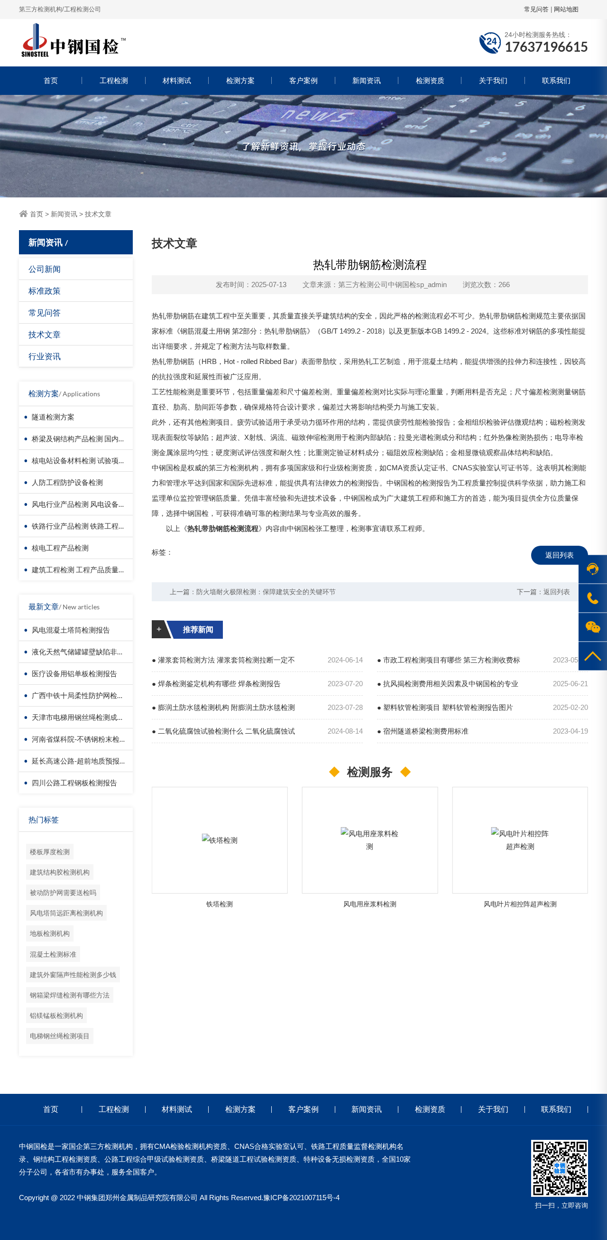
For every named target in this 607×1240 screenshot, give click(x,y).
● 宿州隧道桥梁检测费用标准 (423, 731)
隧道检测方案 (53, 416)
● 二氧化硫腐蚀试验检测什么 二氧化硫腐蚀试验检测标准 (223, 735)
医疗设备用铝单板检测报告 (74, 673)
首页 (51, 80)
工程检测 (114, 80)
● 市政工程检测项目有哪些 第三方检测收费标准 (448, 664)
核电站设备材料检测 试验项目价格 (86, 460)
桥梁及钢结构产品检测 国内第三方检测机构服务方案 (114, 438)
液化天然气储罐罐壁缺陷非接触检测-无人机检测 (108, 651)
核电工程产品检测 (60, 547)
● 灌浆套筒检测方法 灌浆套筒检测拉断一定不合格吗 (223, 664)
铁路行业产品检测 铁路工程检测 (82, 526)
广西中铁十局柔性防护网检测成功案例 (92, 695)
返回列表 (559, 555)
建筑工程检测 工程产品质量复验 (82, 569)
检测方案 (240, 80)
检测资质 (430, 80)
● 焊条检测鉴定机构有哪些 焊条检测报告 (216, 684)
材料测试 (177, 80)
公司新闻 (44, 269)
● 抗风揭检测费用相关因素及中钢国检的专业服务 (447, 688)
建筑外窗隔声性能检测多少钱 (73, 974)
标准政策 (44, 291)
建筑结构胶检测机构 (60, 872)
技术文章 (98, 214)
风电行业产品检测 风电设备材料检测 (89, 504)
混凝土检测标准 (53, 954)
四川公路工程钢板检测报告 (74, 782)
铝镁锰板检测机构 (56, 1015)
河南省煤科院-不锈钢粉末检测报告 (86, 739)
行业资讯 (44, 356)
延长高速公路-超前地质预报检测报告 (90, 760)
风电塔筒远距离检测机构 (66, 913)
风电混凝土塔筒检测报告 (71, 629)
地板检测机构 (50, 933)
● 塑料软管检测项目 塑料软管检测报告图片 (445, 707)
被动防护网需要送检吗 (63, 892)
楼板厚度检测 (50, 852)
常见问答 (536, 9)
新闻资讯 (366, 80)
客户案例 (303, 80)
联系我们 (556, 80)
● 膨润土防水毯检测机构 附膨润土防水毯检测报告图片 (223, 711)
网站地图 (566, 9)
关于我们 (493, 80)
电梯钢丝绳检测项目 (60, 1036)
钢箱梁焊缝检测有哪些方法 (70, 995)
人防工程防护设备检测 (67, 482)
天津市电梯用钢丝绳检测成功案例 (85, 717)
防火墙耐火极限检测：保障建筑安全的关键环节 (266, 592)
